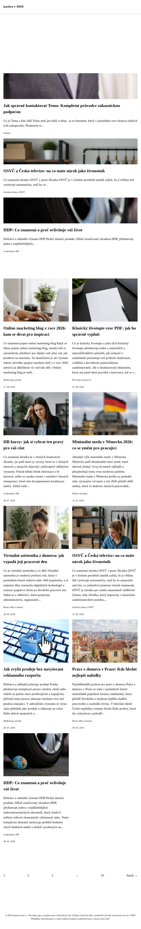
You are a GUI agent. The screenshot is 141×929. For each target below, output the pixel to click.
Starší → (132, 875)
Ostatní (6, 133)
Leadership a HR (11, 251)
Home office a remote (13, 607)
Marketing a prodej (12, 380)
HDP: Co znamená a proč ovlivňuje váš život (42, 230)
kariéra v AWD (13, 6)
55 (102, 875)
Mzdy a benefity (80, 493)
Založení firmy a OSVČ (14, 192)
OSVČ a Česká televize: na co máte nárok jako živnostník (54, 171)
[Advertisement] (70, 39)
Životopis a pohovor (81, 380)
